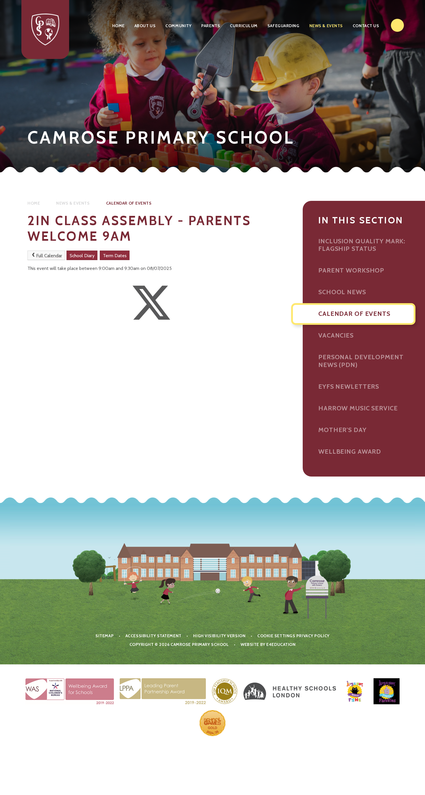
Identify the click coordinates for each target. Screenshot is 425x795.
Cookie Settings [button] (276, 635)
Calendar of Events (129, 203)
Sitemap (104, 635)
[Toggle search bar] (397, 25)
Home (33, 203)
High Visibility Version (219, 635)
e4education (280, 644)
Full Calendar (49, 255)
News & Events (73, 203)
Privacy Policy (313, 635)
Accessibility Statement (153, 635)
